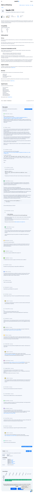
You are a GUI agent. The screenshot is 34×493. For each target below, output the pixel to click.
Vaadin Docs (13, 67)
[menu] (2, 1)
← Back (2, 7)
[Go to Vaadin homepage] (16, 1)
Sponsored (5, 100)
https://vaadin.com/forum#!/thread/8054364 (17, 362)
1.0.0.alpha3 (13, 463)
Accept (20, 488)
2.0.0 (12, 462)
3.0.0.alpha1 (13, 461)
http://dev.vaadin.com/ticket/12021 (10, 435)
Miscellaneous (9, 100)
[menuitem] (28, 451)
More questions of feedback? (27, 446)
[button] (9, 17)
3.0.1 (12, 460)
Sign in (31, 1)
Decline (13, 488)
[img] (1, 17)
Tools (2, 100)
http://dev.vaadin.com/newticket (10, 354)
